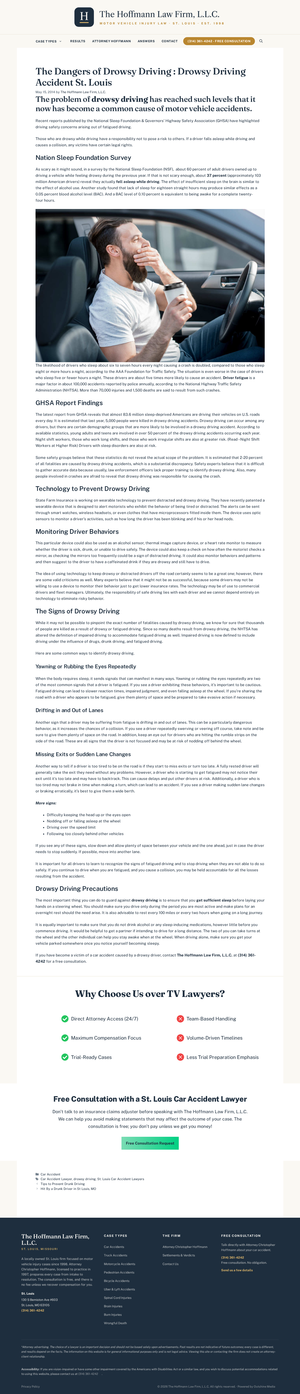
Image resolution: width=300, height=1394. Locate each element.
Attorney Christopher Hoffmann (185, 1247)
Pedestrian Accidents (119, 1272)
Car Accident (50, 1174)
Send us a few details (237, 1270)
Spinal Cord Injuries (117, 1298)
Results (77, 41)
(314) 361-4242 (32, 1310)
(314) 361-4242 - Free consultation (219, 41)
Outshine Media (264, 1386)
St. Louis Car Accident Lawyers (120, 1179)
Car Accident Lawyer (56, 1179)
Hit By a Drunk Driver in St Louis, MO (68, 1189)
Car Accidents (114, 1247)
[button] (261, 41)
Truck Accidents (115, 1255)
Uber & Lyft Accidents (119, 1289)
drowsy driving (85, 1179)
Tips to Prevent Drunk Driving (63, 1184)
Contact (170, 41)
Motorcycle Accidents (119, 1264)
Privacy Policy (30, 1386)
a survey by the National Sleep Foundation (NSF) (130, 169)
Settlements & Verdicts (179, 1255)
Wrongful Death (115, 1323)
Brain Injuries (113, 1306)
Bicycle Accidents (116, 1281)
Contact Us (171, 1264)
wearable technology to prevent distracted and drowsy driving (154, 500)
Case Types (46, 41)
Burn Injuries (113, 1314)
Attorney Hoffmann (111, 41)
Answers (146, 41)
